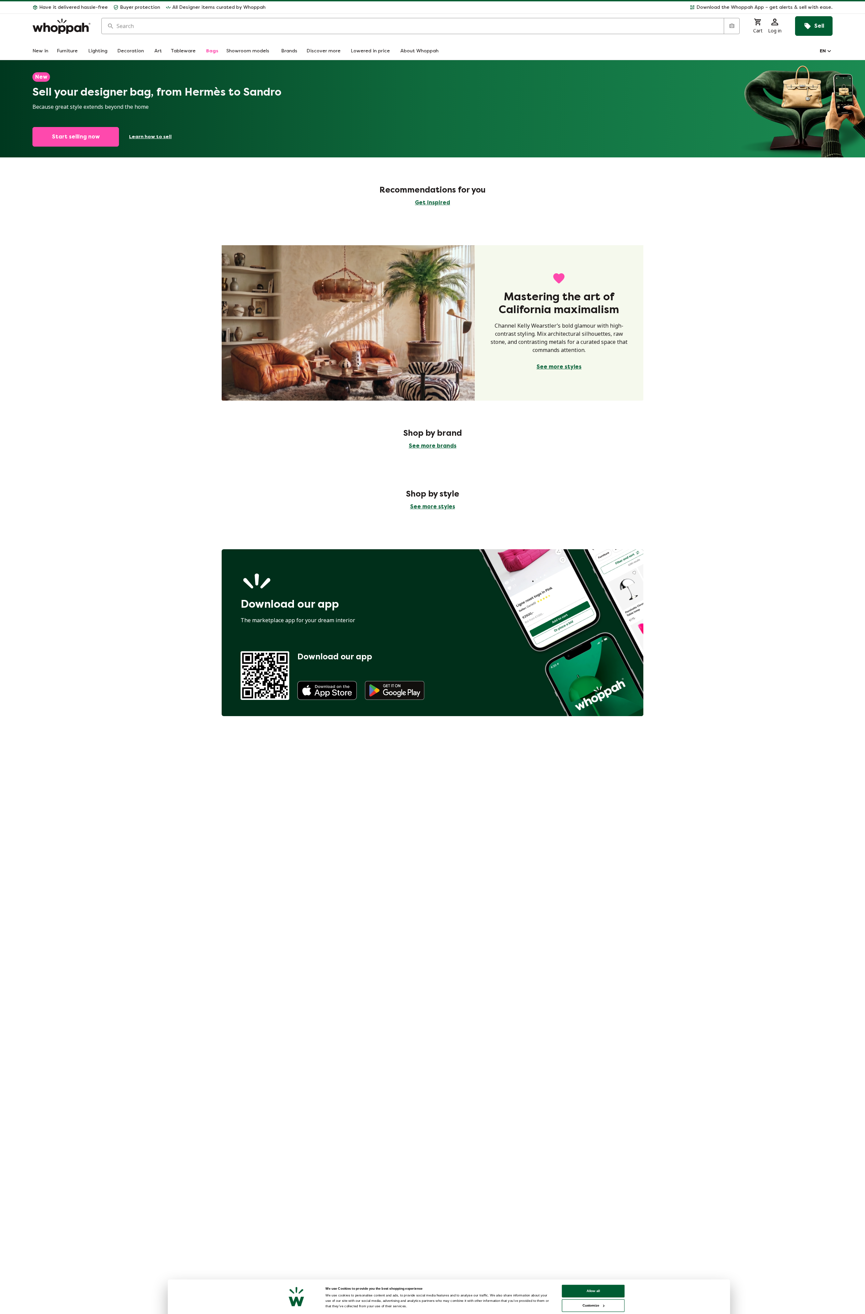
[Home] (61, 26)
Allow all (593, 1291)
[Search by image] (731, 26)
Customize (591, 1305)
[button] (552, 7)
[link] (327, 690)
